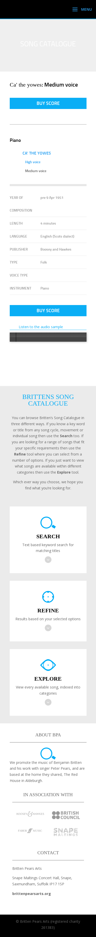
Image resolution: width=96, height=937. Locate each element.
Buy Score (48, 103)
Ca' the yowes (37, 153)
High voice (32, 161)
